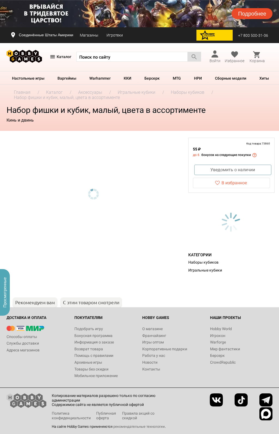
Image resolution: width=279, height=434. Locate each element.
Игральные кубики (205, 270)
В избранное (234, 182)
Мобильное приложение (96, 375)
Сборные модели (230, 78)
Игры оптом (153, 342)
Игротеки (115, 35)
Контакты (151, 369)
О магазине (152, 329)
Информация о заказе (94, 342)
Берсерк (152, 78)
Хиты (264, 78)
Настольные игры (28, 78)
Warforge (218, 342)
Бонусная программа (93, 335)
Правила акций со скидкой (138, 415)
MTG (177, 78)
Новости (149, 362)
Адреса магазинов (23, 350)
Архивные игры (88, 362)
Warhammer (100, 78)
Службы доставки (23, 343)
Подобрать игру (88, 329)
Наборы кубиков (203, 262)
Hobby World (221, 329)
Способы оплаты (22, 336)
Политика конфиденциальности (71, 415)
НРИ (198, 78)
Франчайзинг (154, 335)
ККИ (127, 78)
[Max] (265, 413)
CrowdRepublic (223, 362)
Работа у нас (153, 355)
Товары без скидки (91, 369)
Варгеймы (66, 78)
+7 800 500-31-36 (253, 35)
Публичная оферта (106, 415)
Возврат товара (88, 349)
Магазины (89, 35)
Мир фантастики (225, 349)
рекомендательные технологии (139, 426)
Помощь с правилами (93, 355)
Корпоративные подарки (164, 349)
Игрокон (217, 335)
